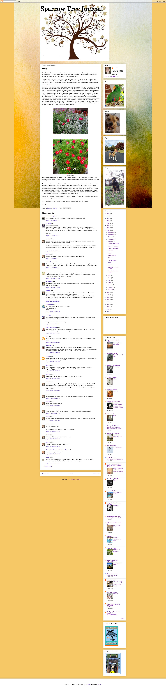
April (109, 282)
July (109, 275)
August (110, 241)
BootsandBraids (111, 491)
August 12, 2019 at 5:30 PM (53, 398)
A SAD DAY (116, 505)
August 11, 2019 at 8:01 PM (52, 251)
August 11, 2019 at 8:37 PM (52, 267)
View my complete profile (111, 76)
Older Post (96, 474)
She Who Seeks (111, 445)
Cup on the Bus (111, 548)
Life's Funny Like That (113, 479)
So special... (116, 593)
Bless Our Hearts (112, 377)
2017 (108, 295)
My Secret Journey (112, 573)
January (110, 289)
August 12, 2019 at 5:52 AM (53, 324)
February (111, 287)
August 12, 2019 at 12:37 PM (53, 352)
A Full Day (115, 379)
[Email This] (64, 208)
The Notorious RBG (113, 248)
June (109, 277)
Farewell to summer (113, 243)
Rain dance (111, 257)
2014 (108, 302)
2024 (108, 218)
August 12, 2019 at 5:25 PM (53, 371)
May (109, 280)
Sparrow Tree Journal (71, 8)
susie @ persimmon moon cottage (55, 315)
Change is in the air (113, 246)
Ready (109, 262)
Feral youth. (116, 367)
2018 (108, 292)
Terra (47, 271)
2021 (108, 225)
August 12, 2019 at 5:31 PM (53, 413)
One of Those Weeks (112, 575)
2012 (108, 306)
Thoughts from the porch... (113, 271)
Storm (114, 415)
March (110, 285)
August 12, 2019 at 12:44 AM (53, 311)
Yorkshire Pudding (112, 389)
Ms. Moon (48, 223)
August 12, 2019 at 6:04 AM (53, 333)
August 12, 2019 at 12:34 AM (53, 301)
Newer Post (45, 474)
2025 (108, 216)
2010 (108, 311)
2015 (108, 299)
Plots (114, 480)
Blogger (99, 684)
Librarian (48, 290)
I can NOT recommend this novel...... (117, 539)
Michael (48, 356)
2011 (108, 309)
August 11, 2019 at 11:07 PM (53, 278)
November (111, 234)
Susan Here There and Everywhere (113, 604)
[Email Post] (60, 208)
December (111, 232)
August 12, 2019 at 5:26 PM (53, 378)
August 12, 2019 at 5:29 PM (53, 390)
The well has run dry (112, 614)
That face (110, 250)
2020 (108, 227)
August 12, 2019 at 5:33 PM (53, 439)
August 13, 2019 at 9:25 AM (53, 463)
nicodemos (88, 684)
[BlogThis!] (65, 208)
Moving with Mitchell (51, 327)
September (111, 239)
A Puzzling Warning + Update (114, 518)
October (110, 237)
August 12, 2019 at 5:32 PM (53, 431)
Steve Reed (49, 345)
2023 (108, 220)
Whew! (110, 253)
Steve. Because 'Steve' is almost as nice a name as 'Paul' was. (114, 465)
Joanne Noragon (50, 261)
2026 (108, 213)
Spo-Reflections (111, 457)
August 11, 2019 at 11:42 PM (53, 287)
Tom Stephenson (112, 592)
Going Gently (110, 413)
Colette (47, 457)
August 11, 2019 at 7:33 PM (52, 235)
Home (71, 474)
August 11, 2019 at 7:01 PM (52, 220)
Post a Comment (48, 466)
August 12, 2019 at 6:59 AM (53, 342)
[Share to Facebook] (69, 208)
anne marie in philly (51, 216)
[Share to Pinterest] (70, 208)
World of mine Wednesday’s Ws (115, 459)
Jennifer (48, 239)
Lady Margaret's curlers (113, 401)
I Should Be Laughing (113, 433)
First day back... (112, 260)
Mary (47, 336)
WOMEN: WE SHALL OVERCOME (112, 561)
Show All (122, 618)
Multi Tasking (110, 607)
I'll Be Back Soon (117, 447)
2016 (108, 297)
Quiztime (115, 391)
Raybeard (109, 536)
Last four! (110, 265)
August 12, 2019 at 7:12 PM (53, 454)
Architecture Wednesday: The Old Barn (117, 436)
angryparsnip (49, 304)
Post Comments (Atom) (74, 479)
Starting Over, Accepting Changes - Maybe (57, 449)
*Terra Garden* (111, 580)
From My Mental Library (114, 516)
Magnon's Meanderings (113, 365)
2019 (108, 230)
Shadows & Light (112, 353)
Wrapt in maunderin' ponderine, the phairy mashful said (118, 470)
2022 (108, 223)
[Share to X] (67, 208)
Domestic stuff (112, 255)
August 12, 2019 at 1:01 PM (53, 362)
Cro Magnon (49, 281)
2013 (108, 304)
